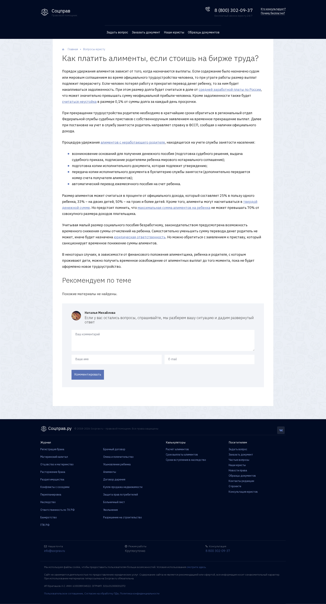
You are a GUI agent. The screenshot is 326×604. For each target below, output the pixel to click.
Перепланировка (50, 494)
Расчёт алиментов (177, 449)
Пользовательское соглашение (63, 593)
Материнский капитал (54, 457)
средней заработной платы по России (230, 89)
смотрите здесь (196, 567)
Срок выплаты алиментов (182, 454)
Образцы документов (203, 32)
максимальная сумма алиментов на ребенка (174, 207)
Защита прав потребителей (120, 494)
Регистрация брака (52, 449)
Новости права (238, 470)
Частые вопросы (239, 460)
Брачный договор (114, 449)
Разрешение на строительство (122, 517)
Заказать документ (146, 32)
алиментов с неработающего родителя (133, 142)
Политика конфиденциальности (139, 593)
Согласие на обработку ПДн (101, 593)
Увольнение (110, 510)
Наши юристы (174, 32)
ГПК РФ (45, 525)
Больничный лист (114, 502)
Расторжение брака (52, 472)
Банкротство (48, 517)
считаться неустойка (79, 101)
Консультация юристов (243, 491)
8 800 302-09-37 (218, 551)
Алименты (109, 472)
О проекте (235, 486)
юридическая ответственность (139, 237)
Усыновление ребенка (117, 464)
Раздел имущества (52, 479)
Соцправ (61, 11)
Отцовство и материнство (57, 464)
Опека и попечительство (118, 457)
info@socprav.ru (54, 551)
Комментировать (87, 374)
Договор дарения (114, 479)
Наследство (48, 502)
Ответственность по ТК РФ (57, 510)
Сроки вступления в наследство (186, 460)
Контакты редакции (241, 481)
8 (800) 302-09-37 (234, 10)
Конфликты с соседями (54, 487)
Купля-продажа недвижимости (122, 487)
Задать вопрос (117, 32)
